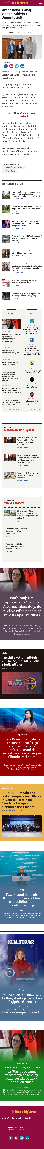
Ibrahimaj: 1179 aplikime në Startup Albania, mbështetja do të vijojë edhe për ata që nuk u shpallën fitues (11, 338)
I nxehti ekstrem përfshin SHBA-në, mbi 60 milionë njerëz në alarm (21, 661)
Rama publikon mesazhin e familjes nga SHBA (11, 363)
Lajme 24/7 (4, 1118)
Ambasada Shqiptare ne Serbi (14, 167)
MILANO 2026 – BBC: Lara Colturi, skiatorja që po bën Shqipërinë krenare (22, 998)
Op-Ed (32, 313)
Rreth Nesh (16, 1118)
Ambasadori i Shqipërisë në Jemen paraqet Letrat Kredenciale (28, 475)
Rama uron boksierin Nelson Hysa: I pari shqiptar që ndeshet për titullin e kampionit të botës (26, 223)
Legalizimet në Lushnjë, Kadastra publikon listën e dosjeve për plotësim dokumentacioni (11, 403)
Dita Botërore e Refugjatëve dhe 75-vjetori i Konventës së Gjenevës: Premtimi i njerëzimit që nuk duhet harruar (32, 351)
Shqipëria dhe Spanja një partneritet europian (32, 372)
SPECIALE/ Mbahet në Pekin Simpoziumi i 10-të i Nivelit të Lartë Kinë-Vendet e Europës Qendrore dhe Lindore (21, 800)
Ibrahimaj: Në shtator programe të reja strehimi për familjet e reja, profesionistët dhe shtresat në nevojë (27, 194)
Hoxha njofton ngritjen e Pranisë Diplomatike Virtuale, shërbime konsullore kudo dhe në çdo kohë (10, 376)
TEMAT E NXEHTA (14, 502)
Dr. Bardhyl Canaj (9, 171)
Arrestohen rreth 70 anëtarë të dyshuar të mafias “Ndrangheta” (16, 531)
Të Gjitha (16, 409)
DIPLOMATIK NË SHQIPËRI (19, 429)
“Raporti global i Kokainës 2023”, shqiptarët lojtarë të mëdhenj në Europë (15, 546)
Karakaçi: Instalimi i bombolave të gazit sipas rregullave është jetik (10, 352)
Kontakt (28, 1118)
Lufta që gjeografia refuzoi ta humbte (32, 387)
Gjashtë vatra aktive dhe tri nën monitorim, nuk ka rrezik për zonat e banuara (11, 390)
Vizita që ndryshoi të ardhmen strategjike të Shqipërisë (32, 403)
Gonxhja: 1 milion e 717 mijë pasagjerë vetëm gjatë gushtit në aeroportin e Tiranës (27, 238)
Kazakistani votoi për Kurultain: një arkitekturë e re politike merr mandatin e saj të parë (32, 330)
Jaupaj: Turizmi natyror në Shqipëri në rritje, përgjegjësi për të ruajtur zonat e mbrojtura (27, 209)
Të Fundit (11, 313)
